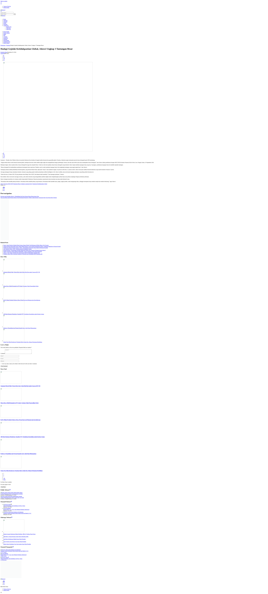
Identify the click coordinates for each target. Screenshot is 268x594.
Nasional (2, 53)
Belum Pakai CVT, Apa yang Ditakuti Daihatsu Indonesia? (16, 468)
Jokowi (2, 183)
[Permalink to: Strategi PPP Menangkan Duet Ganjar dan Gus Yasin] (11, 455)
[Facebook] (3, 187)
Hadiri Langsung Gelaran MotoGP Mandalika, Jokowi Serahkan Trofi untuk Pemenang (22, 210)
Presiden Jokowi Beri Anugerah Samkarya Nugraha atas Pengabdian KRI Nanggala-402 (22, 213)
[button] (15, 14)
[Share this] (3, 56)
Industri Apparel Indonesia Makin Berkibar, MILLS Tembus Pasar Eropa (19, 493)
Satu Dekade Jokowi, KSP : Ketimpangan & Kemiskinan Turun (17, 208)
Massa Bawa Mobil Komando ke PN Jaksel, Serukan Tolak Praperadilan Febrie (20, 245)
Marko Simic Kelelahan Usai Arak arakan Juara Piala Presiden (17, 503)
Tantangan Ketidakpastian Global (39, 183)
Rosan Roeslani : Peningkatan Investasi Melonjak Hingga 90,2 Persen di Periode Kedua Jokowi (24, 209)
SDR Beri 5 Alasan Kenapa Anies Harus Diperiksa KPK (15, 495)
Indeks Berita (6, 532)
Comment (3, 312)
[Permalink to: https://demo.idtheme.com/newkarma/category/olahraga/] (11, 476)
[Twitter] (3, 189)
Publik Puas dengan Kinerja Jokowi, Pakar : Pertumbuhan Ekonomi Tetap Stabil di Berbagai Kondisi (25, 206)
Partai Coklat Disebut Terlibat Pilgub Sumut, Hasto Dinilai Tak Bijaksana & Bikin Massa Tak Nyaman (26, 204)
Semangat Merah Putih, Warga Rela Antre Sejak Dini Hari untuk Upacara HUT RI (21, 231)
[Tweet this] (3, 57)
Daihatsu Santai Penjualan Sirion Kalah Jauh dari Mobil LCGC (17, 472)
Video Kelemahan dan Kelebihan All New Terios (14, 464)
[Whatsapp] (3, 60)
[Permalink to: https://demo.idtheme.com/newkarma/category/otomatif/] (11, 461)
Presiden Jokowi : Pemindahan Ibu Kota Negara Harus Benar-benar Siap (20, 196)
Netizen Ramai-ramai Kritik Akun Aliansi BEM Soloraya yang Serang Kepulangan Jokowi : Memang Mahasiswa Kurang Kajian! (32, 205)
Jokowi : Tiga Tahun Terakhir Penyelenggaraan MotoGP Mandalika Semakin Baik (21, 211)
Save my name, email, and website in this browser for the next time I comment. (19, 322)
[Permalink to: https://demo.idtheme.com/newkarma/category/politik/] (10, 449)
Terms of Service (7, 531)
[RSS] (3, 190)
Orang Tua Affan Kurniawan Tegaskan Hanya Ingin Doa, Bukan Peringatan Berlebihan (22, 301)
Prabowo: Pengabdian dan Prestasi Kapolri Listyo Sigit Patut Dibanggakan (19, 287)
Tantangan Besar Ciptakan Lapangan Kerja (22, 183)
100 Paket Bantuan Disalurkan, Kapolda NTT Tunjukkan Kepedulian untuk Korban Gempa (23, 273)
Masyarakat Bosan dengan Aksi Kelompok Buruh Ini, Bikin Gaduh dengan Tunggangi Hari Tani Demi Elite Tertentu (29, 197)
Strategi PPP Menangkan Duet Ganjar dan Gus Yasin (12, 456)
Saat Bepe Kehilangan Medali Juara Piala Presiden (14, 498)
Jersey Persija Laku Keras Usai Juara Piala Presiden (14, 500)
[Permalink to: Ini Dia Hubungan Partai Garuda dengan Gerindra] (11, 451)
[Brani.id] (3, 10)
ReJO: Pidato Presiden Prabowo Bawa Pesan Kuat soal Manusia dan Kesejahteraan (21, 259)
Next (4, 438)
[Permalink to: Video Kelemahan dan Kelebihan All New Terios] (7, 463)
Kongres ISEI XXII (8, 183)
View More (3, 446)
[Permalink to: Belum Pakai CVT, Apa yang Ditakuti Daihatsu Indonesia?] (7, 467)
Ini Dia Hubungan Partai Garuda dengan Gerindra (12, 452)
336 (4, 437)
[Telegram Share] (3, 58)
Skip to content (4, 1)
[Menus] (1, 2)
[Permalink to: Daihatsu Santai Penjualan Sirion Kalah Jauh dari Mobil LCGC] (13, 471)
